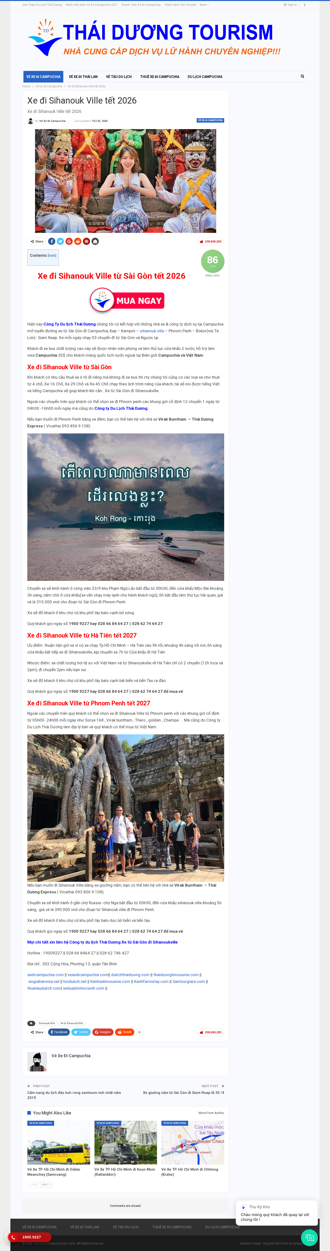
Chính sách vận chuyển (180, 5)
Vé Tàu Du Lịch (119, 77)
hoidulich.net (74, 981)
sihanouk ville (152, 330)
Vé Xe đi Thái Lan (83, 77)
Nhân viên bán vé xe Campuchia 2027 (92, 5)
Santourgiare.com (188, 981)
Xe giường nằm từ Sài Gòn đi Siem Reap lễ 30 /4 (183, 1093)
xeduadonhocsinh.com (84, 988)
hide (52, 256)
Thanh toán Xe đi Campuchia (141, 5)
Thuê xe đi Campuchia (159, 77)
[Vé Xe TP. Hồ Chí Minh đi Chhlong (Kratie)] (192, 1143)
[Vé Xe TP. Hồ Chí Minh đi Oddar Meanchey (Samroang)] (58, 1143)
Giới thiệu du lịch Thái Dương (42, 5)
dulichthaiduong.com (130, 974)
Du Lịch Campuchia (205, 77)
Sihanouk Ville (47, 1023)
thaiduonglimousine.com (176, 974)
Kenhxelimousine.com (110, 981)
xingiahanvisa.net (43, 981)
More (203, 5)
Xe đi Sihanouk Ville (72, 1023)
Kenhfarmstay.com (151, 981)
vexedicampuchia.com (88, 974)
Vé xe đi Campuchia (43, 77)
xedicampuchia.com (45, 974)
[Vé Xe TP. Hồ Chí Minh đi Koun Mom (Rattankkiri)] (125, 1143)
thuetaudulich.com (44, 988)
